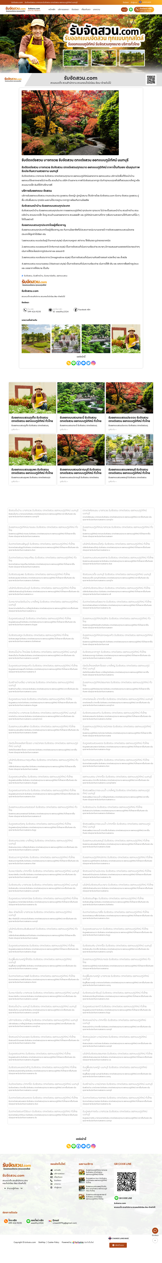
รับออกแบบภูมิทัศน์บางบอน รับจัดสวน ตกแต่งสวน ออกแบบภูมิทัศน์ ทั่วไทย (43, 528)
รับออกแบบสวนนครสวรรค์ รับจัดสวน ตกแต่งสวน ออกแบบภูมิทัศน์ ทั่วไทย (43, 808)
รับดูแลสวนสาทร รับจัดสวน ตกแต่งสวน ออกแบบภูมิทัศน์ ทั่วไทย (40, 1054)
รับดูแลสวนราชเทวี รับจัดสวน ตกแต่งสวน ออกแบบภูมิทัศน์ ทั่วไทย (115, 1006)
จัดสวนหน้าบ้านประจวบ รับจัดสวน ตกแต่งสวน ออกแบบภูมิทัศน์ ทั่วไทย (117, 871)
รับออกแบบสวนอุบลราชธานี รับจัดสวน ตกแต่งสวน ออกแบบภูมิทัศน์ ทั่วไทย (96, 1196)
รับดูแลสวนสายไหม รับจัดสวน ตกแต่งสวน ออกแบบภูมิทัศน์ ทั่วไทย (41, 777)
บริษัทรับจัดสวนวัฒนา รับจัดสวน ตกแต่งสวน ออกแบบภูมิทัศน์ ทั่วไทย (116, 588)
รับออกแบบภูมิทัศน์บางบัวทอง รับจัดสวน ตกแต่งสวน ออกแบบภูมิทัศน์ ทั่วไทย (117, 727)
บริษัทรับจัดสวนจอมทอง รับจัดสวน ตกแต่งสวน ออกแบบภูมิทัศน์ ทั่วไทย (117, 1054)
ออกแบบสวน (62, 275)
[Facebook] (78, 363)
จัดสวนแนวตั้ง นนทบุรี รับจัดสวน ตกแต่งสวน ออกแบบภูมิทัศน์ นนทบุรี (117, 574)
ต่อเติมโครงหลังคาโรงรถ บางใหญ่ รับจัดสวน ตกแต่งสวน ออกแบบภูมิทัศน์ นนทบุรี (116, 667)
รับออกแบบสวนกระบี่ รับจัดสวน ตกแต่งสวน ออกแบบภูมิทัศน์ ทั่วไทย (81, 419)
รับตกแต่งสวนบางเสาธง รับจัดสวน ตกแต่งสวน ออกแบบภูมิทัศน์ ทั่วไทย (117, 1098)
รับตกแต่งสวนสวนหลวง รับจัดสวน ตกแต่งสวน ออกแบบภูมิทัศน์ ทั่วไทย (43, 1098)
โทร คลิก (31, 309)
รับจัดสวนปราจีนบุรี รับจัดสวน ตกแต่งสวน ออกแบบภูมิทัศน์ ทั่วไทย (115, 993)
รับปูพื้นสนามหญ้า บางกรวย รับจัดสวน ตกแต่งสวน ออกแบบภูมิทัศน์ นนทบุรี (116, 977)
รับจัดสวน (28, 275)
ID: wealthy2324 (61, 312)
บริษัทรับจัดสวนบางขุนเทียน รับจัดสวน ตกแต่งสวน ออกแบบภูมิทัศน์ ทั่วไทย (43, 761)
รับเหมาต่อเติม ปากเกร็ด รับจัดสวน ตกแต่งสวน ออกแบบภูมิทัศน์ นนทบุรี (44, 871)
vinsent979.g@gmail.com (65, 1223)
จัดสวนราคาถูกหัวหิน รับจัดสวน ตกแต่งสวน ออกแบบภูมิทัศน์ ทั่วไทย (42, 857)
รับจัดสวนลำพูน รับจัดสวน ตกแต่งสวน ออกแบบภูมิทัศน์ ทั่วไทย (113, 898)
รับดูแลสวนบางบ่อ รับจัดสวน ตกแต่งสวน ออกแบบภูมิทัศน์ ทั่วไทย (40, 699)
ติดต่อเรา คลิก (146, 8)
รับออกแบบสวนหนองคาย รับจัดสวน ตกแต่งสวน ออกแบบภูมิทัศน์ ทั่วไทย (118, 557)
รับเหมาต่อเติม (50, 275)
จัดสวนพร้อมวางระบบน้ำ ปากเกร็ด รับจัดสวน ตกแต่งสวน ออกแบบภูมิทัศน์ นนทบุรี (116, 825)
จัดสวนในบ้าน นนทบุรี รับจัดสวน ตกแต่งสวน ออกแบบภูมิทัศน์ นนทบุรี (43, 1006)
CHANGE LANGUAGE (120, 1238)
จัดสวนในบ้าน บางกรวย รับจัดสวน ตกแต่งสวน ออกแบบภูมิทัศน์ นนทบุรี (43, 510)
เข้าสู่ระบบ (134, 2)
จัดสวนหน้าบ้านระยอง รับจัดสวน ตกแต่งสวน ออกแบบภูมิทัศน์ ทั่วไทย (42, 1037)
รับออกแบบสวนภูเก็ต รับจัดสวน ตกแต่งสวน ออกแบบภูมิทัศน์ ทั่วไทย (32, 419)
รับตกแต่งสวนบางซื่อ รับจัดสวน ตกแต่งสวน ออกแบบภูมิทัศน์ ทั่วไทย (116, 912)
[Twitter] (88, 363)
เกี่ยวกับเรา (86, 9)
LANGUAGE (146, 2)
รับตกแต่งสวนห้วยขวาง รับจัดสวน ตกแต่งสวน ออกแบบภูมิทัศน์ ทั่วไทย (117, 602)
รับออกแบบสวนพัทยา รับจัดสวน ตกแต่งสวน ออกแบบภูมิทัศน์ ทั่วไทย (42, 726)
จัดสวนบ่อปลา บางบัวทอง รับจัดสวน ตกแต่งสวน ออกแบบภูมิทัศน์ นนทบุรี (115, 1038)
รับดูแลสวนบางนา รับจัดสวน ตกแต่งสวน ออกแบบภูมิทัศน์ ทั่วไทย (96, 1180)
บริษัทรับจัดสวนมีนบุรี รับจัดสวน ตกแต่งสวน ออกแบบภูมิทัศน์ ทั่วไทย (42, 588)
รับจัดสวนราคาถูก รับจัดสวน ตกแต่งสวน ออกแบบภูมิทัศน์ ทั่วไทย (114, 652)
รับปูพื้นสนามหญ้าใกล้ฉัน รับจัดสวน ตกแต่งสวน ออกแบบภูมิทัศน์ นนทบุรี (40, 960)
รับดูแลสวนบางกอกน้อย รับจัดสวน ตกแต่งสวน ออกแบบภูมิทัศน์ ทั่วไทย (43, 898)
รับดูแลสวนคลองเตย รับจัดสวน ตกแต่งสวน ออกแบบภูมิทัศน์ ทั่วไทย (42, 945)
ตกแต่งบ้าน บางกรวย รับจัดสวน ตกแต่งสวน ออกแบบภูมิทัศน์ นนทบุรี (42, 713)
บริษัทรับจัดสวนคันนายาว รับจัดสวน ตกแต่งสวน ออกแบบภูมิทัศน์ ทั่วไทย (118, 885)
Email (56, 1220)
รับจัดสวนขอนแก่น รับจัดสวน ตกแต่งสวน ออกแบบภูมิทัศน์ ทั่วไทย (115, 713)
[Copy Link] (68, 363)
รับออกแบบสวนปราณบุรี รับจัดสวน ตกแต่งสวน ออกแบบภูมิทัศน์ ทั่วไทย (81, 471)
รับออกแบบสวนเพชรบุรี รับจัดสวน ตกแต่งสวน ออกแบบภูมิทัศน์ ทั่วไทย (129, 471)
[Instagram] (93, 363)
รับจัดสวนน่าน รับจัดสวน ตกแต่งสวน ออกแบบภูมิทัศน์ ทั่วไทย (112, 807)
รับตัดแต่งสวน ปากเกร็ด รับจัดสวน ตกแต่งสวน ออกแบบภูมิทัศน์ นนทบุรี (44, 1084)
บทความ (96, 9)
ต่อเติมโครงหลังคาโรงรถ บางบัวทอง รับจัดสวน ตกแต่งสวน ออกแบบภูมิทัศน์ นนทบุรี (43, 744)
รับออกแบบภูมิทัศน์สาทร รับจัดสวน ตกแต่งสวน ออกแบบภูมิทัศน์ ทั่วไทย (118, 857)
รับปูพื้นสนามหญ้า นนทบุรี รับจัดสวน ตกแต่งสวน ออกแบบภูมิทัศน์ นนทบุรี (115, 1068)
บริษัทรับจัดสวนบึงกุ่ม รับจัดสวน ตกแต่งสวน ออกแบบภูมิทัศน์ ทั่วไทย (116, 544)
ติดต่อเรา (126, 2)
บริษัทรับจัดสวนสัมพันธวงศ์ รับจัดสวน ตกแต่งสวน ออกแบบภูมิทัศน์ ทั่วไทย (43, 930)
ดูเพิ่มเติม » (15, 429)
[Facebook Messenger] (83, 363)
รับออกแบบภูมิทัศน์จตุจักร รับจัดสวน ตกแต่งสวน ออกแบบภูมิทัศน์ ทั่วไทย (117, 619)
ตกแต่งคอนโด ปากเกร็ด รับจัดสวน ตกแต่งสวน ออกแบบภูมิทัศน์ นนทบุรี (118, 699)
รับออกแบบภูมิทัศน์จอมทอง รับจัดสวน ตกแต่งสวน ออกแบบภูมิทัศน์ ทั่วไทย (117, 683)
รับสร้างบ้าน (38, 275)
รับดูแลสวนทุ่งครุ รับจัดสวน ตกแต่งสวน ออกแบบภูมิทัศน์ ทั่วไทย (40, 824)
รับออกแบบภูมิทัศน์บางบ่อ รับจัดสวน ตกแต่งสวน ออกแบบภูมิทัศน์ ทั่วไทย (116, 960)
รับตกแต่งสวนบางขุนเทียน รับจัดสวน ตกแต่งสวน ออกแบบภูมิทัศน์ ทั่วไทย (43, 559)
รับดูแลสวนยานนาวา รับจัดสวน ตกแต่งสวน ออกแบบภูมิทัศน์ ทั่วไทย (115, 929)
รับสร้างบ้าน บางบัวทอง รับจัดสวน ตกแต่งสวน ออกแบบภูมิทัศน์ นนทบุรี (118, 1084)
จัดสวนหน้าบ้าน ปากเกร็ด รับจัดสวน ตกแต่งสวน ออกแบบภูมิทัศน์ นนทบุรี (114, 1021)
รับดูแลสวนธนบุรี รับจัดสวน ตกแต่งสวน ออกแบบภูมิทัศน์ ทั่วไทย (40, 618)
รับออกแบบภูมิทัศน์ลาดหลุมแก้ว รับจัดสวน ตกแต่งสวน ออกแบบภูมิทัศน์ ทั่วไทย (118, 636)
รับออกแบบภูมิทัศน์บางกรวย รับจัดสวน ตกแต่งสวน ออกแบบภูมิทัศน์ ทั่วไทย (118, 528)
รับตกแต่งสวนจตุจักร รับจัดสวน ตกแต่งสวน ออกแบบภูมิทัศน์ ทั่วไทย (116, 760)
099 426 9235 (145, 11)
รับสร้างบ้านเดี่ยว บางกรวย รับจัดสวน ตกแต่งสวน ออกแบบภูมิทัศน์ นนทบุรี (41, 683)
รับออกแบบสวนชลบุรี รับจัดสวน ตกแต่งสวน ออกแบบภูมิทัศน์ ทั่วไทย (116, 840)
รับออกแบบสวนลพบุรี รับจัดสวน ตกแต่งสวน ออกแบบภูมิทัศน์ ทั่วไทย (96, 1188)
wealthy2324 (37, 1223)
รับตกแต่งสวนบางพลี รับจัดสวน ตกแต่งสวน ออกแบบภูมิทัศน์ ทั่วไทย (42, 976)
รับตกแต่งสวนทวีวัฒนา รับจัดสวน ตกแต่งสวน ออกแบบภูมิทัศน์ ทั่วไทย (43, 1111)
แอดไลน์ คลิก (57, 309)
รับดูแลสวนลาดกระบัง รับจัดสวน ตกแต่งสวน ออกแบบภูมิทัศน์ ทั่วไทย (42, 790)
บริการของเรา (63, 9)
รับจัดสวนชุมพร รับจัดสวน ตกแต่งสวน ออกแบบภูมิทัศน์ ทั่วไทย (39, 574)
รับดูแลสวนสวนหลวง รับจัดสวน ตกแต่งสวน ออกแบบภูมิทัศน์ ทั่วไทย (116, 743)
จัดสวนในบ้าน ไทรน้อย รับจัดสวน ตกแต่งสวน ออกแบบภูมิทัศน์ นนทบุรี (43, 652)
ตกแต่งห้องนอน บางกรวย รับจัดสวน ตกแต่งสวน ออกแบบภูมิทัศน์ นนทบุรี (115, 511)
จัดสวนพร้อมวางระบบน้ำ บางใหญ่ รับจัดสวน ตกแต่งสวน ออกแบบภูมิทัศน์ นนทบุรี (116, 791)
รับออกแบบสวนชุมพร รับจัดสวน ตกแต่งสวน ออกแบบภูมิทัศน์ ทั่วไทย (32, 471)
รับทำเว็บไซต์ (89, 1242)
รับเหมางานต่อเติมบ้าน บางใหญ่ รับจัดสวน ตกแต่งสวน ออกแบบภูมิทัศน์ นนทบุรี (43, 603)
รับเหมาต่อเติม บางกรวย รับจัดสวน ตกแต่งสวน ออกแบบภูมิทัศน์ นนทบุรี (44, 993)
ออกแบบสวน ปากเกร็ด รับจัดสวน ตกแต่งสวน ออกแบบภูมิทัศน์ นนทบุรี (117, 777)
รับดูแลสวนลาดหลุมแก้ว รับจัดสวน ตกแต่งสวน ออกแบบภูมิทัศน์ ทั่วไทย (43, 666)
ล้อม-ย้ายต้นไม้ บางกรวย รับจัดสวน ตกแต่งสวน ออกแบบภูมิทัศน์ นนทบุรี (40, 913)
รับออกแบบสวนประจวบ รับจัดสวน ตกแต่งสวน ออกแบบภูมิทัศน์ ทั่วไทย (129, 419)
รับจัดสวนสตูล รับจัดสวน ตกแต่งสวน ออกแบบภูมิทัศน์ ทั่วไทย (38, 635)
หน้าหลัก (51, 9)
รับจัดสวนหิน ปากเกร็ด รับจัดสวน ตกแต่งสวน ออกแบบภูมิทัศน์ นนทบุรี (117, 945)
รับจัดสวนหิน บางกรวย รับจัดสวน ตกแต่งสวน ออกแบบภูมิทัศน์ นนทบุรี (43, 885)
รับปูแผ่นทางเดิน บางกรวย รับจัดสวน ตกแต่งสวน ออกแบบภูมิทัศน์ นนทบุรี (115, 1112)
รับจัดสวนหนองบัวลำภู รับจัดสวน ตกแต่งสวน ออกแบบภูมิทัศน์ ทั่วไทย (42, 1067)
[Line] (73, 363)
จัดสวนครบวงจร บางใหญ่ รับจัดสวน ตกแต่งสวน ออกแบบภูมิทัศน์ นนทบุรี (41, 842)
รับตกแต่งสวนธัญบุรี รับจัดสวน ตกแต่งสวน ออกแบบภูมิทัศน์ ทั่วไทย (42, 544)
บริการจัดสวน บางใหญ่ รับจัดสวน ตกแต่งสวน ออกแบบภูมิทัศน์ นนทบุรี (43, 1020)
